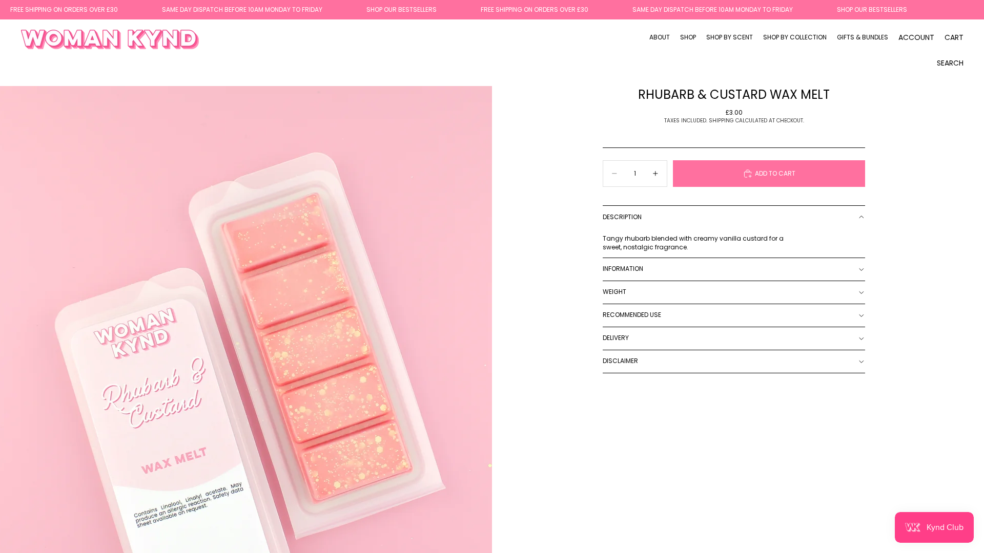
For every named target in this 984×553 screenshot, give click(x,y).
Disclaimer (620, 360)
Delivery (616, 337)
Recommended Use (632, 314)
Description (622, 216)
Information (623, 268)
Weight (614, 291)
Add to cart (775, 173)
